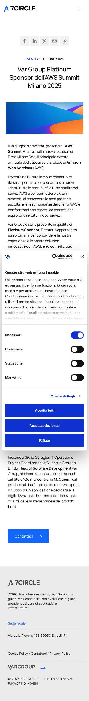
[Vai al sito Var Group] (27, 668)
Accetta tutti (44, 410)
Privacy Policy (60, 653)
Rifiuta (44, 440)
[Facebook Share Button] (24, 41)
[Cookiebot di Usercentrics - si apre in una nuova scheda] (54, 257)
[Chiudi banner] (82, 256)
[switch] (77, 349)
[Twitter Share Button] (44, 41)
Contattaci (39, 653)
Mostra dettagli (63, 396)
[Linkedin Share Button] (34, 41)
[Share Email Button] (54, 41)
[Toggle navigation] (80, 9)
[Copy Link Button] (64, 41)
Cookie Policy (18, 653)
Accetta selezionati (44, 425)
